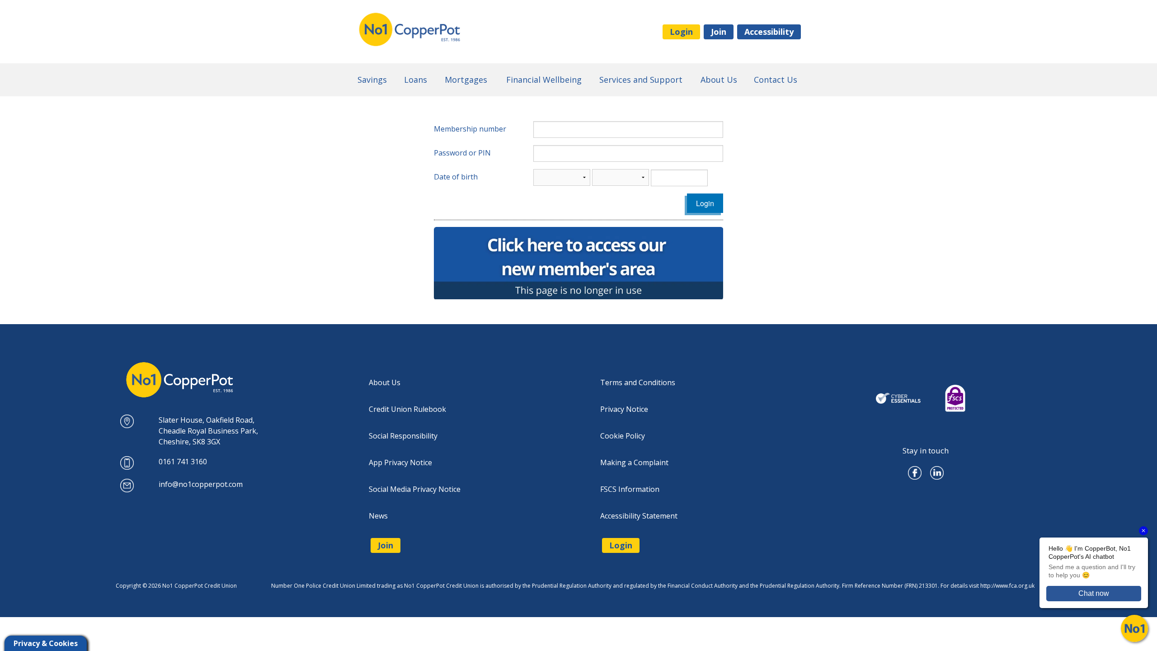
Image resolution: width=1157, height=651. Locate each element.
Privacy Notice (624, 409)
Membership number (470, 129)
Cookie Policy (622, 436)
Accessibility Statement (638, 516)
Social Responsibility (403, 436)
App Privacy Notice (400, 462)
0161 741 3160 (183, 462)
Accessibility (769, 31)
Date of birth (456, 177)
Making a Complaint (634, 462)
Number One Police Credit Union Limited (445, 29)
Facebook (915, 470)
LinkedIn (937, 470)
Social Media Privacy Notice (415, 489)
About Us (384, 382)
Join (718, 31)
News (378, 516)
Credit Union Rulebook (407, 409)
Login (681, 31)
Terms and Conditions (637, 382)
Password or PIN (462, 153)
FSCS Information (629, 489)
